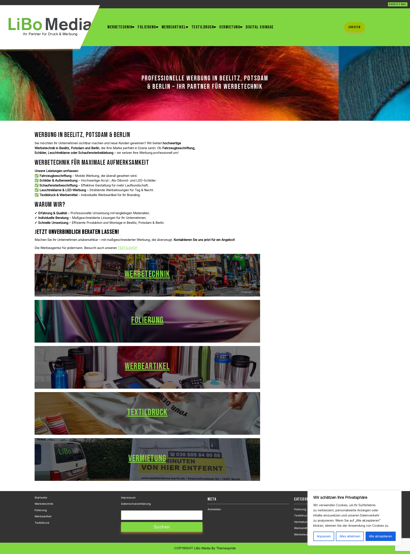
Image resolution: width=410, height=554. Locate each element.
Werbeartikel (174, 27)
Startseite (41, 497)
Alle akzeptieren (380, 536)
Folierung (147, 27)
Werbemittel (302, 528)
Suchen (162, 527)
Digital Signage (260, 27)
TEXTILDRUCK (147, 412)
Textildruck (203, 27)
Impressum (128, 497)
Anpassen (324, 536)
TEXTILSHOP (127, 248)
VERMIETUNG (147, 458)
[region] (354, 517)
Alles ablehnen (350, 536)
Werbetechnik (119, 27)
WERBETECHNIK (147, 274)
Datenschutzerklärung (136, 503)
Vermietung (229, 27)
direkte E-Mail (397, 4)
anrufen (354, 27)
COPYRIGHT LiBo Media (192, 548)
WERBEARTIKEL (147, 366)
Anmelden (214, 509)
